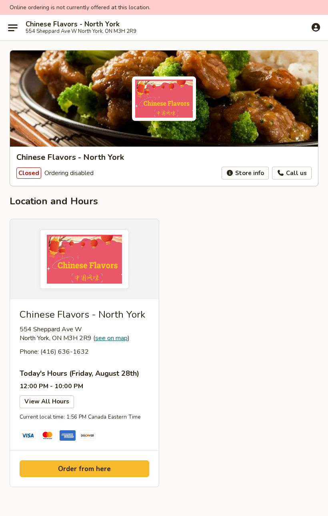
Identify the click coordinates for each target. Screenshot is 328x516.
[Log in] (316, 27)
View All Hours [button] (46, 401)
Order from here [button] (84, 469)
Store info (249, 173)
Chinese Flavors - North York (73, 24)
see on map (111, 338)
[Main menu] (13, 27)
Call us (295, 173)
